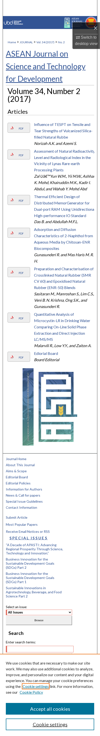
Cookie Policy (31, 692)
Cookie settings (36, 686)
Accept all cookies (50, 709)
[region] (50, 695)
